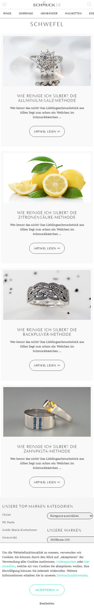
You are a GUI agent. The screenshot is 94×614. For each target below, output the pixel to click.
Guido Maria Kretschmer (19, 530)
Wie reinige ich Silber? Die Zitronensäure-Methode (47, 215)
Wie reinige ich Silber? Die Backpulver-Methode (47, 332)
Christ (6, 514)
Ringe (7, 13)
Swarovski (9, 537)
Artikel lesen (45, 131)
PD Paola (8, 522)
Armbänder (48, 13)
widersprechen (66, 561)
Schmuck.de (47, 4)
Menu (4, 4)
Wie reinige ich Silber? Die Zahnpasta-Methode (47, 449)
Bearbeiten (47, 603)
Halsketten (73, 13)
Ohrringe (26, 13)
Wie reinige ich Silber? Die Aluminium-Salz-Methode (47, 98)
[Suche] (89, 4)
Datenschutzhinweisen (72, 575)
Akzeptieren (45, 590)
